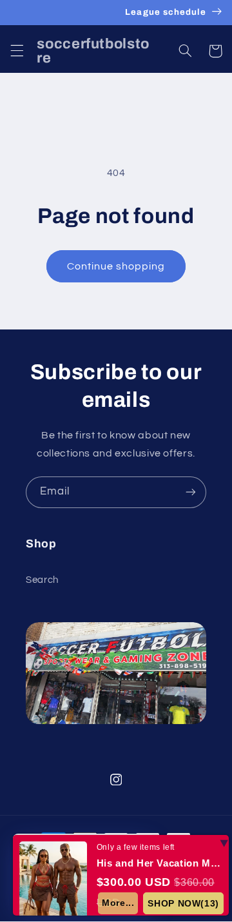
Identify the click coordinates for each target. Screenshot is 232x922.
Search (42, 580)
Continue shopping (116, 266)
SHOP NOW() (183, 903)
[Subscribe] (191, 492)
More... (118, 902)
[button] (17, 51)
